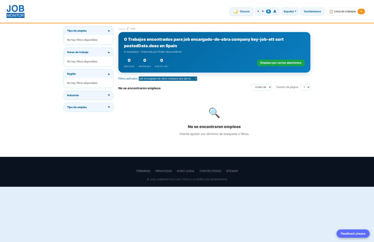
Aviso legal (186, 171)
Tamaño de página (287, 87)
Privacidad (163, 171)
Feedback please (353, 233)
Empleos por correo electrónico (280, 62)
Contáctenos (312, 11)
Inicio (121, 28)
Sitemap (232, 171)
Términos (143, 171)
